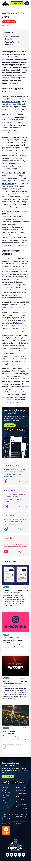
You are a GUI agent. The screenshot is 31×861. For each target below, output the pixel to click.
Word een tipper (21, 793)
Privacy (18, 802)
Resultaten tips (7, 805)
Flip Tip (4, 26)
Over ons (5, 788)
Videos (4, 797)
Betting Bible (6, 802)
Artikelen (4, 790)
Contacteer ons (7, 807)
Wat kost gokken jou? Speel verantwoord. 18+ (22, 807)
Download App (17, 3)
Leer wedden (6, 795)
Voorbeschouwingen (9, 21)
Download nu (10, 425)
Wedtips (4, 800)
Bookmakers (6, 793)
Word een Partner (22, 790)
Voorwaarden (20, 799)
